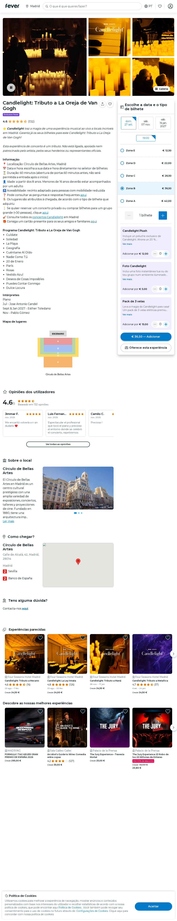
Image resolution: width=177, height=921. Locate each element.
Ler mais (8, 521)
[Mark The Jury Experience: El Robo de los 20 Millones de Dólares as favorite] (168, 711)
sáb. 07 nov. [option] (145, 123)
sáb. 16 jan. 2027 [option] (163, 123)
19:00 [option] (146, 138)
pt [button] (150, 6)
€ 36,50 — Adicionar (146, 336)
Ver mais (127, 244)
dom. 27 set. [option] (129, 123)
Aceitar (153, 906)
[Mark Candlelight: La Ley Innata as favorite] (83, 637)
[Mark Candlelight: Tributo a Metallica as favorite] (168, 637)
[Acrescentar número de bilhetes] (163, 215)
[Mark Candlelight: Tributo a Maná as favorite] (125, 637)
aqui (83, 195)
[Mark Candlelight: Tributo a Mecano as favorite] (40, 637)
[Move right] (173, 653)
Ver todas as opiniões (58, 444)
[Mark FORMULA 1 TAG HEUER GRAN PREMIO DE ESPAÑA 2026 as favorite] (40, 711)
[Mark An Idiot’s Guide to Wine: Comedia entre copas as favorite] (83, 711)
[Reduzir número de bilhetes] (129, 215)
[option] (146, 150)
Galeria (163, 88)
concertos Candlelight (47, 217)
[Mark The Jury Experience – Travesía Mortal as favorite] (125, 711)
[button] (146, 150)
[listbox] (145, 123)
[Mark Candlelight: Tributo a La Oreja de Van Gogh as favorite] (110, 104)
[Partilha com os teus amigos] (102, 104)
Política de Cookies (69, 907)
